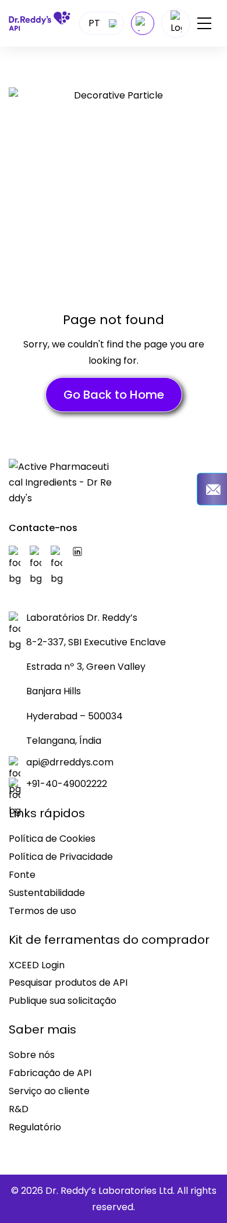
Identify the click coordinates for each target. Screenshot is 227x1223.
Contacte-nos (43, 528)
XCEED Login (37, 965)
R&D (19, 1109)
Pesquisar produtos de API (68, 982)
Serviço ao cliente (49, 1091)
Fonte (22, 874)
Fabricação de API (50, 1073)
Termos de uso (42, 911)
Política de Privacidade (61, 856)
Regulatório (35, 1127)
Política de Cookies (52, 838)
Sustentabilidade (47, 892)
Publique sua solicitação (62, 1000)
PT (94, 23)
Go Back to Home (113, 394)
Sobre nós (32, 1055)
